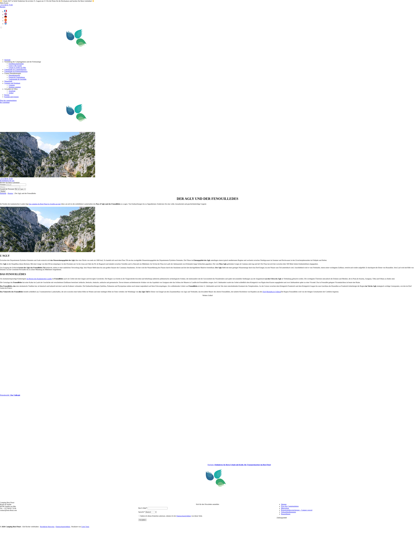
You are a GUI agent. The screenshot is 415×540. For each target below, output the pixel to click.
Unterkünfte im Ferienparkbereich (15, 71)
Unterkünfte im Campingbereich (15, 69)
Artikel (11, 93)
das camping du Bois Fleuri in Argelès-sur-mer (45, 204)
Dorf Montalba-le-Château (272, 292)
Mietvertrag (285, 508)
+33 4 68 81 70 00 (6, 179)
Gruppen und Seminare (12, 83)
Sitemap (284, 504)
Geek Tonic (85, 527)
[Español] (5, 21)
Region (6, 95)
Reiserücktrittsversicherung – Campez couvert (296, 510)
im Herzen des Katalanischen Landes (39, 279)
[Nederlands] (5, 24)
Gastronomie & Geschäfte (17, 79)
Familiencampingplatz (16, 64)
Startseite (7, 60)
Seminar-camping (15, 87)
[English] (5, 15)
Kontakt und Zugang (11, 97)
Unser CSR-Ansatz (15, 66)
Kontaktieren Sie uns (7, 181)
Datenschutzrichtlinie (183, 516)
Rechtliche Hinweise (47, 527)
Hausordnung (285, 514)
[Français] (5, 12)
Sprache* (141, 512)
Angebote (12, 91)
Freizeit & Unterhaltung (17, 77)
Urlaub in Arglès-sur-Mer (17, 68)
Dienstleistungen (14, 75)
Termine (3, 185)
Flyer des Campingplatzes (290, 506)
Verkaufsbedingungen (288, 512)
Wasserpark (8, 81)
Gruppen (12, 85)
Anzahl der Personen (7, 189)
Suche (3, 191)
